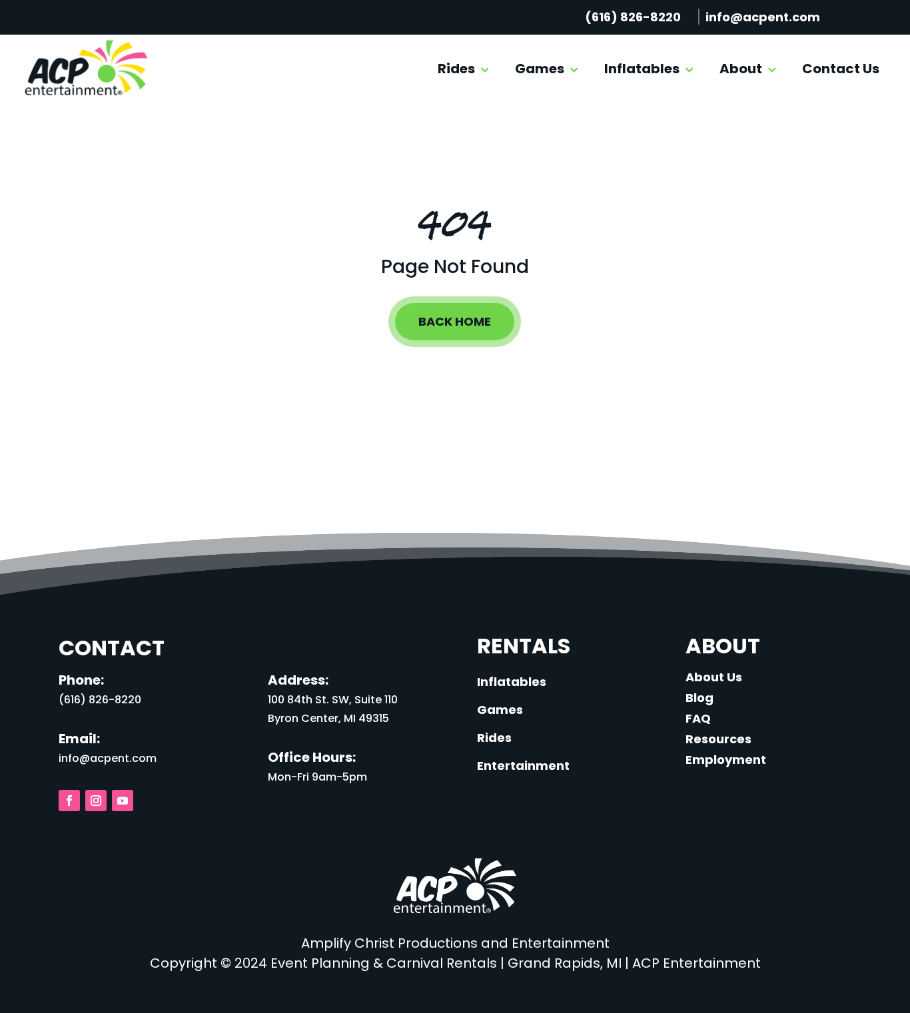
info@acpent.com (762, 17)
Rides (456, 68)
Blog (699, 697)
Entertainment (523, 765)
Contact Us (840, 68)
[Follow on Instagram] (96, 800)
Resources (718, 739)
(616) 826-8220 (633, 17)
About (740, 68)
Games (539, 68)
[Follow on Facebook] (69, 800)
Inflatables (642, 68)
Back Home (454, 321)
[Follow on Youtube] (122, 800)
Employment (725, 759)
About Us (713, 677)
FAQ (698, 718)
